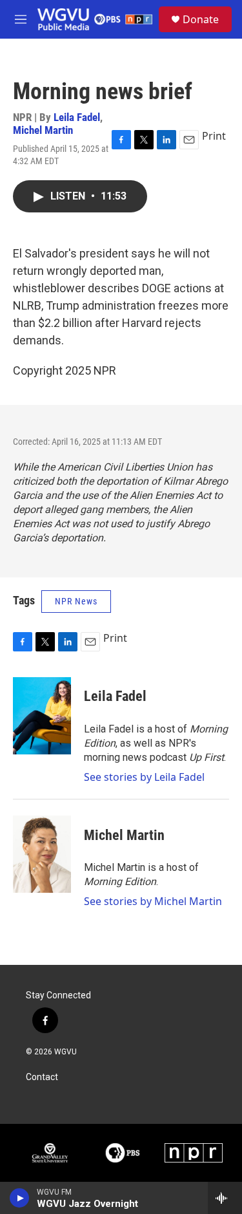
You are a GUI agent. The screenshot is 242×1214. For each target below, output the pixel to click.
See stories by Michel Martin (153, 901)
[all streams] (225, 1198)
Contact (42, 1077)
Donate (201, 19)
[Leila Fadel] (42, 715)
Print (214, 136)
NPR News (76, 601)
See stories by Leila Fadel (144, 777)
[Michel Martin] (42, 854)
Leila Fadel (77, 117)
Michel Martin (43, 130)
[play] (20, 1197)
